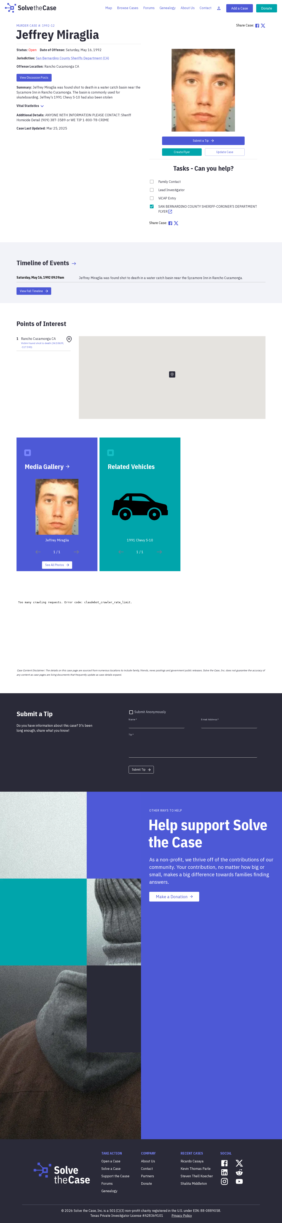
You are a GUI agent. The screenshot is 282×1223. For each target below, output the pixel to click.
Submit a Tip (201, 141)
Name (133, 719)
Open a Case (110, 1161)
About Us (188, 8)
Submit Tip (139, 769)
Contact (205, 8)
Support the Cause (115, 1176)
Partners (147, 1176)
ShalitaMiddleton (194, 1183)
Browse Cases (127, 8)
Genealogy (168, 8)
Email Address (210, 719)
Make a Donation (172, 896)
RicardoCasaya (192, 1161)
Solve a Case (111, 1169)
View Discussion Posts (34, 77)
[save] (37, 551)
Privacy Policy (182, 1215)
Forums (149, 8)
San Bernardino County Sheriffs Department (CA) (72, 58)
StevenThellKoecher (197, 1176)
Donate (266, 8)
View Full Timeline (31, 291)
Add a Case (239, 8)
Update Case (224, 152)
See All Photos (54, 565)
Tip (131, 734)
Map (108, 8)
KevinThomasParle (196, 1169)
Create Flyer (182, 152)
